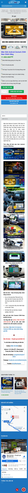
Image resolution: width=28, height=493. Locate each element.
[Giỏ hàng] (25, 2)
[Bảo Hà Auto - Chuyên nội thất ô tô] (14, 2)
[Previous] (3, 31)
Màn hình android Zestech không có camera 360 (17, 12)
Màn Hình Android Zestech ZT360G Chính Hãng (7, 391)
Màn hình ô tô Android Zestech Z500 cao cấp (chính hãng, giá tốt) (13, 329)
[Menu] (2, 2)
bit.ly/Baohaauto (16, 363)
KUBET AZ (3, 432)
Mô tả (3, 115)
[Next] (24, 31)
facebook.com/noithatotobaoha (17, 360)
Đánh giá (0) (5, 118)
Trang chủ (5, 10)
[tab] (14, 115)
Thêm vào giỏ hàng (16, 91)
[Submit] (25, 6)
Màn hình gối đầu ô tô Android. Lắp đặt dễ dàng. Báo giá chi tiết (20, 392)
